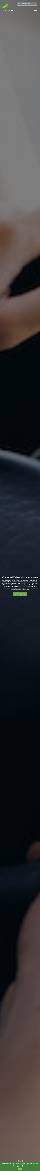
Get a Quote (20, 594)
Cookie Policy (20, 1166)
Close (20, 1168)
